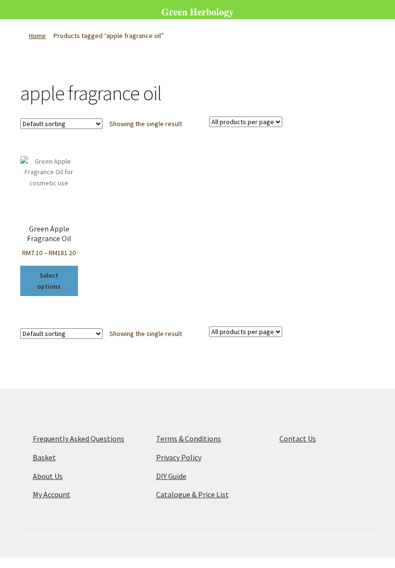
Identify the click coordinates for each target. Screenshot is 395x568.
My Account (51, 494)
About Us (48, 476)
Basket (44, 457)
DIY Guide (171, 476)
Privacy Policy (178, 457)
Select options (49, 281)
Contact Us (297, 438)
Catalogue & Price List (192, 494)
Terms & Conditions (188, 438)
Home (37, 35)
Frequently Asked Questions (78, 438)
